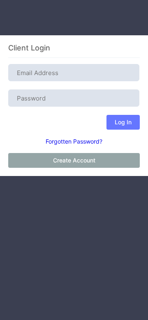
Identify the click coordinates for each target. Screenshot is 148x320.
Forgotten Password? (74, 141)
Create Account (74, 160)
